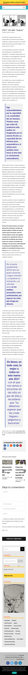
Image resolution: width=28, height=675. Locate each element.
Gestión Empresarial (19, 432)
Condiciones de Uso (9, 657)
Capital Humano (8, 623)
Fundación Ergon (15, 628)
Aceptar (14, 672)
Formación (6, 628)
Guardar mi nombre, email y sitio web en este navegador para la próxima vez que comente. (13, 521)
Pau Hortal (17, 633)
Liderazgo (17, 631)
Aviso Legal (21, 655)
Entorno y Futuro (11, 432)
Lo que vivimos (19, 431)
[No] (26, 670)
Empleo (15, 623)
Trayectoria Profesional (9, 644)
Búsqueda (14, 620)
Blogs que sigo (8, 575)
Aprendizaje (7, 620)
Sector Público (20, 639)
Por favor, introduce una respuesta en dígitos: (13, 526)
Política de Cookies (18, 657)
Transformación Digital (9, 641)
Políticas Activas (8, 636)
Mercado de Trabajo (8, 633)
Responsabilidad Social (9, 639)
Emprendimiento (8, 625)
